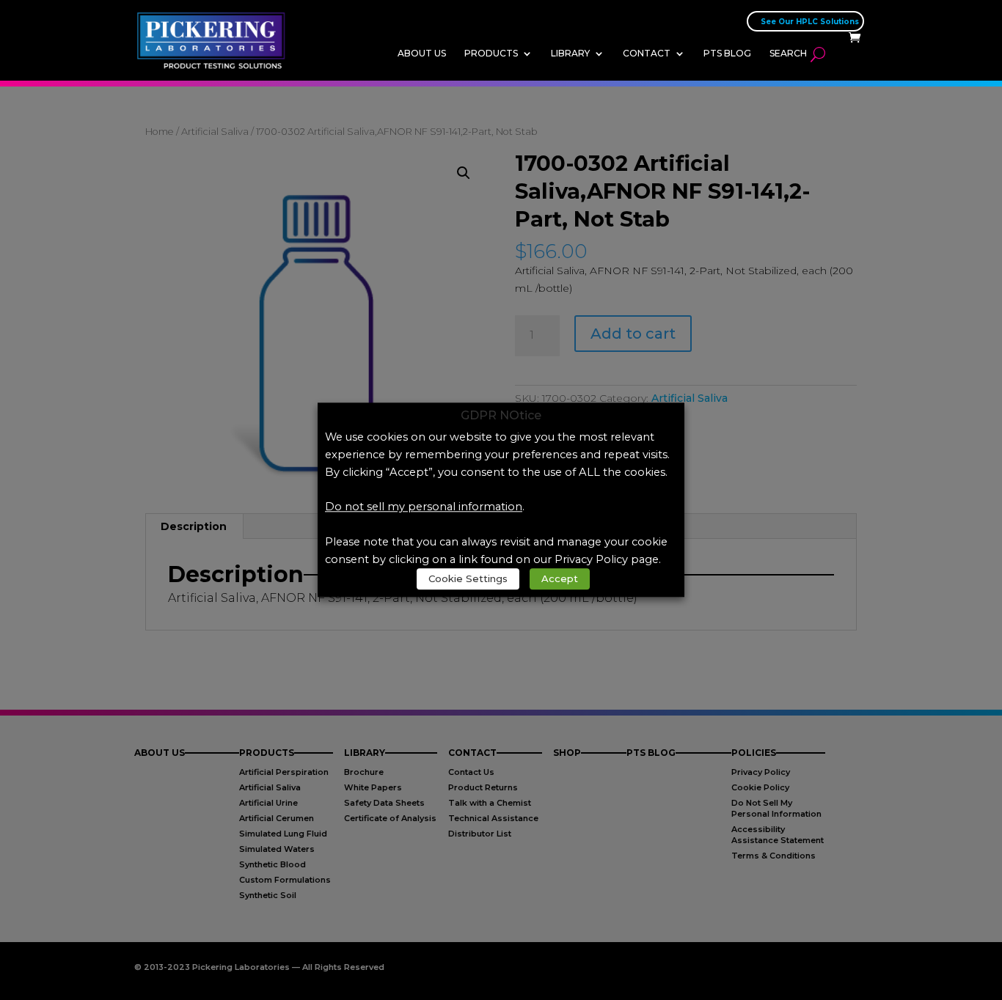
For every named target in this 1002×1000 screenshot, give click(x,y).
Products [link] (491, 53)
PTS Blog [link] (727, 53)
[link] (215, 39)
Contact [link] (646, 53)
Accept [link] (559, 579)
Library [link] (570, 53)
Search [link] (788, 53)
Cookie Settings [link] (468, 579)
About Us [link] (422, 53)
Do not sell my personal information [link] (423, 507)
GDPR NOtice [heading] (501, 416)
